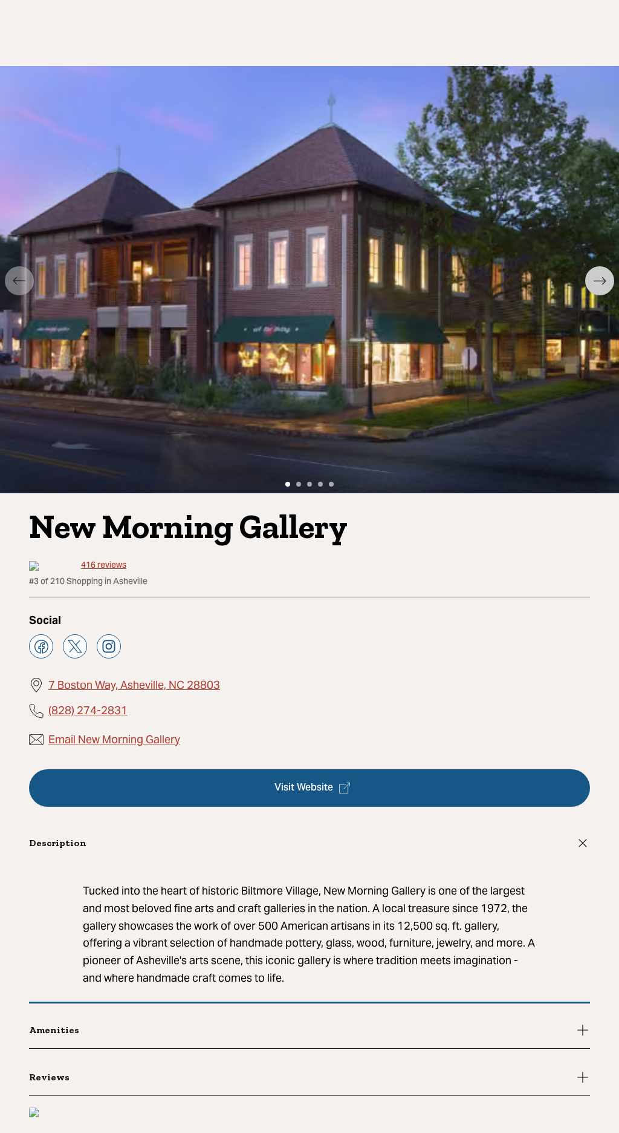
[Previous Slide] (19, 280)
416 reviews (103, 566)
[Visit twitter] (75, 646)
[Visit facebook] (41, 646)
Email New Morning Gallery (114, 739)
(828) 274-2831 (88, 710)
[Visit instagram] (109, 646)
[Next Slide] (599, 280)
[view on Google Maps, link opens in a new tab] (34, 1114)
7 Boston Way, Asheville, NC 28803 (134, 685)
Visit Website (303, 788)
